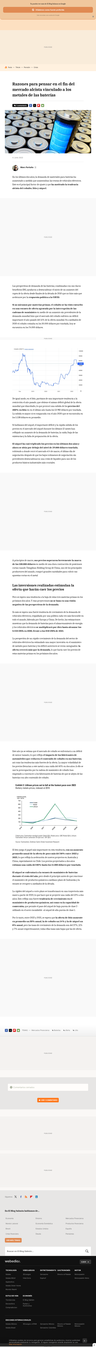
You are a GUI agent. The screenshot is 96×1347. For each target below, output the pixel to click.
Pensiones (70, 1234)
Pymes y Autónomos (27, 1305)
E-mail (42, 105)
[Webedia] (12, 1261)
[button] (28, 167)
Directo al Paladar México (64, 1325)
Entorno (39, 1218)
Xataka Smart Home (13, 1286)
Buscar (87, 1251)
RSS (26, 1196)
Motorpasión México (79, 1325)
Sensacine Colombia (48, 1328)
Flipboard (38, 105)
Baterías (57, 1030)
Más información (15, 1344)
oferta (67, 1030)
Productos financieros (74, 1223)
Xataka (8, 1274)
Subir (83, 1262)
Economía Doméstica (44, 1223)
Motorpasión (79, 1274)
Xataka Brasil (10, 1328)
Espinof (43, 1278)
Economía (10, 1218)
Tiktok (18, 67)
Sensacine (44, 1274)
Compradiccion (11, 1307)
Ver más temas (13, 1240)
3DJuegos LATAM (30, 1324)
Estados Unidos (42, 1229)
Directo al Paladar (64, 1274)
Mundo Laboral (12, 1223)
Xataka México (11, 1324)
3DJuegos (27, 1274)
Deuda (38, 1234)
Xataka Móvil (10, 1278)
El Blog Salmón (28, 1300)
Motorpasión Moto (82, 1278)
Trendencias (10, 1300)
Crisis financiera (12, 1234)
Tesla (10, 67)
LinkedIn (36, 1196)
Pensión (27, 67)
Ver (49, 1100)
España (69, 1229)
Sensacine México (47, 1324)
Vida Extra (27, 1278)
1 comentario (21, 105)
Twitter (34, 105)
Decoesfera (10, 1304)
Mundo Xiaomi (11, 1289)
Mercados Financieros (40, 1030)
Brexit (8, 1229)
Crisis (36, 67)
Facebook (30, 105)
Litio (76, 1030)
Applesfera (10, 1282)
